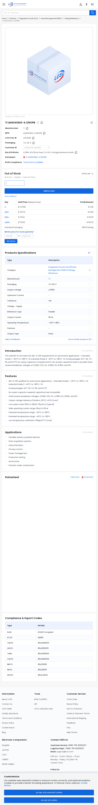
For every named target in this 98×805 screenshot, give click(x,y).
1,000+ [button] (7, 222)
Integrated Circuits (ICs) (28, 18)
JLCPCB (5, 750)
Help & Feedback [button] (12, 339)
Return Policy (72, 704)
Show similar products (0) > (80, 339)
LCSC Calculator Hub (43, 708)
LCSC (4, 754)
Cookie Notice (8, 727)
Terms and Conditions (12, 718)
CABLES (5, 759)
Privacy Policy (8, 723)
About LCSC (7, 699)
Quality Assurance (10, 713)
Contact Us (7, 704)
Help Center (72, 732)
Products (12, 18)
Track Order (72, 699)
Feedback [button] (71, 723)
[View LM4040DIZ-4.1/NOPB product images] (49, 71)
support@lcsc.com (65, 751)
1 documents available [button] (33, 162)
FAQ (68, 727)
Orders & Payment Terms (78, 713)
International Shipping (76, 718)
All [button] (89, 252)
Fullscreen (75, 477)
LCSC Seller (7, 708)
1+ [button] (5, 207)
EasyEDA (5, 745)
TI (24, 128)
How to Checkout (74, 708)
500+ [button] (7, 217)
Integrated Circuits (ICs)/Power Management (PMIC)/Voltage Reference (62, 270)
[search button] (92, 12)
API (35, 704)
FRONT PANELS (8, 764)
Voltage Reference (71, 18)
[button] (4, 4)
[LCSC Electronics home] (17, 4)
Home (4, 18)
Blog (4, 732)
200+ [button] (7, 212)
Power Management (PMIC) (51, 18)
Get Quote (11, 241)
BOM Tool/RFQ (40, 699)
